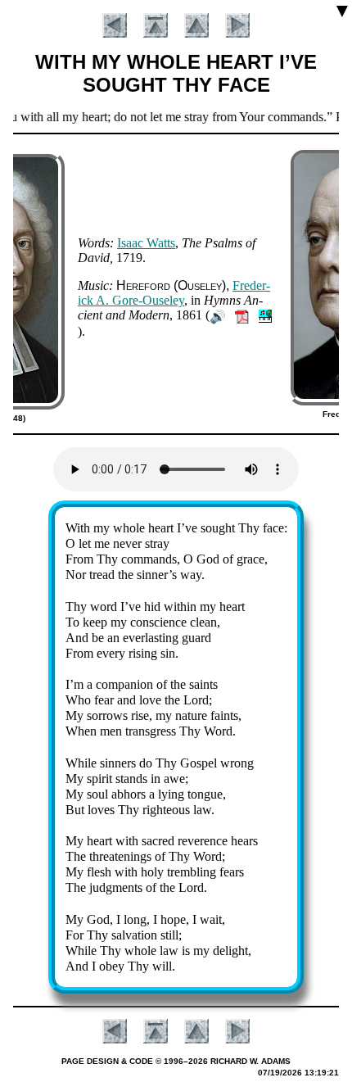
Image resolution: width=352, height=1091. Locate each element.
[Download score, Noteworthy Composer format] (265, 315)
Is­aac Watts (146, 243)
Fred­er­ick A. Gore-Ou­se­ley (174, 292)
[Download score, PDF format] (242, 315)
